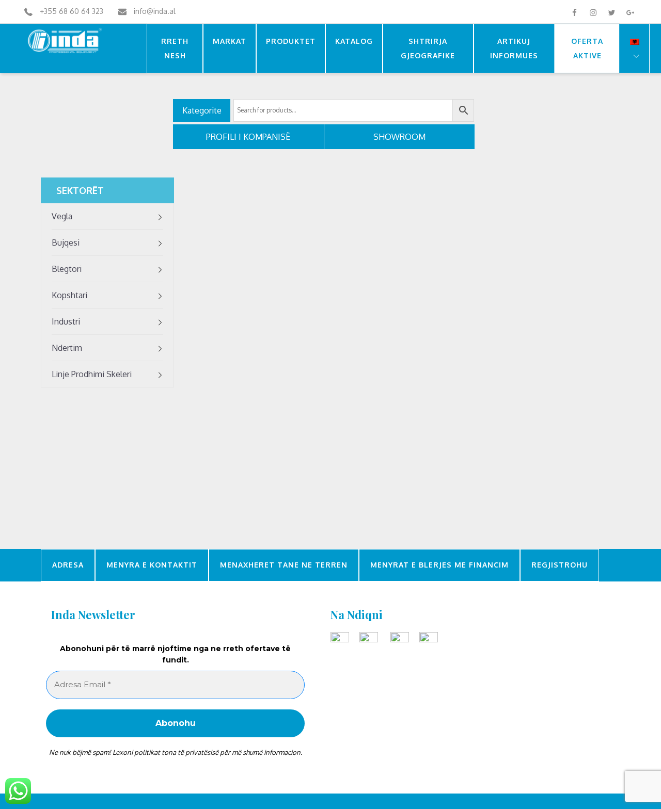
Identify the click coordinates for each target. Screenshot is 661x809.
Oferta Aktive (587, 48)
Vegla (62, 216)
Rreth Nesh (174, 48)
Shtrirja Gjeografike (428, 48)
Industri (66, 321)
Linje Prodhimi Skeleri (92, 374)
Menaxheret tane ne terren (284, 565)
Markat (229, 41)
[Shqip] (634, 48)
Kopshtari (69, 295)
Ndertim (67, 348)
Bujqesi (66, 242)
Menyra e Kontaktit (151, 565)
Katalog (354, 41)
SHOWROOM (399, 137)
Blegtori (67, 269)
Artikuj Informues (514, 48)
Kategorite (202, 110)
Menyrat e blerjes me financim (439, 565)
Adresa (68, 565)
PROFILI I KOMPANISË (248, 137)
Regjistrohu (559, 565)
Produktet (291, 41)
